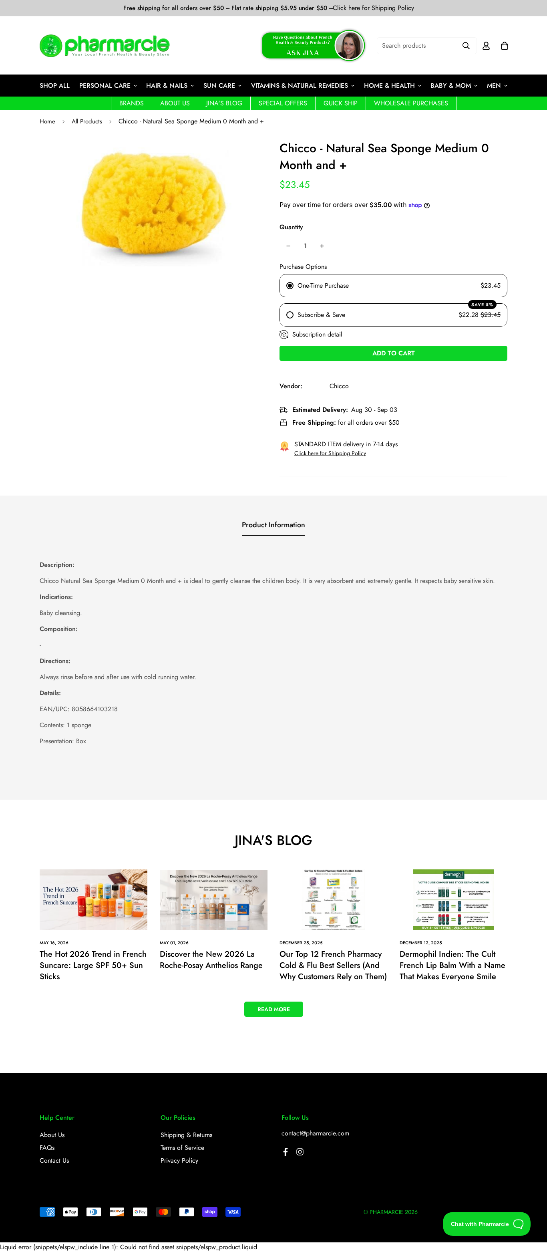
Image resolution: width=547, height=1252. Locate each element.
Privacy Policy (179, 1160)
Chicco (339, 386)
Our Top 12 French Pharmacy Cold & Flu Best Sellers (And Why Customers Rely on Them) (333, 965)
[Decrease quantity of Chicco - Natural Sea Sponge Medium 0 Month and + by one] (288, 246)
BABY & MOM (450, 85)
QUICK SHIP (341, 103)
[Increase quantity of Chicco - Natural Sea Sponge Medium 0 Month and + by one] (322, 246)
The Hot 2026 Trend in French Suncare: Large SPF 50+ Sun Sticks (93, 965)
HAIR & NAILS (166, 85)
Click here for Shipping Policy (373, 8)
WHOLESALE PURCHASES (411, 103)
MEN (494, 85)
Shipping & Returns (186, 1134)
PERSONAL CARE (105, 85)
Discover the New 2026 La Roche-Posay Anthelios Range (211, 959)
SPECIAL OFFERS (283, 103)
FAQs (47, 1147)
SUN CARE (219, 85)
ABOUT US (175, 103)
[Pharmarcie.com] (105, 45)
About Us (52, 1134)
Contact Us (54, 1160)
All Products (87, 121)
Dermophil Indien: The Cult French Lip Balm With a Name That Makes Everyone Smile (452, 965)
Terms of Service (182, 1147)
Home (47, 121)
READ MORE (273, 1009)
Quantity (291, 227)
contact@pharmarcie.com (315, 1133)
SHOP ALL (55, 85)
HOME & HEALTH (389, 85)
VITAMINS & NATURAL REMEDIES (299, 85)
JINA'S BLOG (224, 103)
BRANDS (131, 103)
